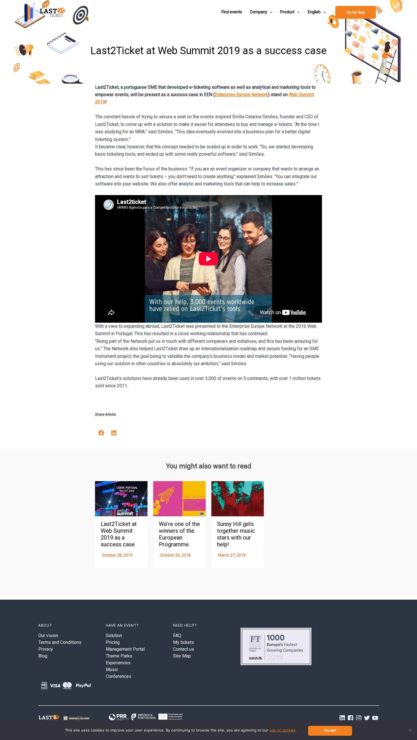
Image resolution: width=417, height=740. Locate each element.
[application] (269, 12)
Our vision (48, 635)
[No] (410, 730)
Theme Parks (119, 656)
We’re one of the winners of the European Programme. (179, 534)
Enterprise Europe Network (241, 94)
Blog (42, 656)
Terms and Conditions (59, 642)
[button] (101, 433)
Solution (114, 635)
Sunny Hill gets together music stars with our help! (236, 534)
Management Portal (125, 649)
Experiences (118, 662)
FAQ (177, 635)
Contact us (183, 649)
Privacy (45, 649)
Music (112, 669)
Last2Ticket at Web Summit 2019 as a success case (119, 534)
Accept (330, 730)
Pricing (113, 642)
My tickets (183, 642)
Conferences (118, 676)
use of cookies (282, 730)
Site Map (182, 656)
